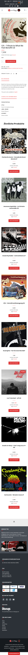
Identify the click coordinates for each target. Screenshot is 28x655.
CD (12, 68)
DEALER (19, 1)
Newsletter (4, 630)
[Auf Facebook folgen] (3, 599)
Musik (14, 68)
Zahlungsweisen (5, 573)
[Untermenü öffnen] (11, 1)
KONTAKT (7, 3)
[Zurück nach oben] (14, 523)
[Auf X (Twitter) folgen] (12, 6)
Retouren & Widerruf (6, 576)
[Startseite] (14, 10)
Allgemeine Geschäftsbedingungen (17, 646)
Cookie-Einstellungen (20, 648)
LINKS (16, 3)
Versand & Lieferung (6, 575)
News (3, 621)
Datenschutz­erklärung (9, 648)
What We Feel (19, 68)
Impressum (6, 646)
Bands (9, 68)
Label (3, 622)
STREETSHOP (15, 1)
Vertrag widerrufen (14, 649)
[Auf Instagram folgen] (15, 6)
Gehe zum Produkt (14, 171)
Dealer (3, 625)
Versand (14, 55)
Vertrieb (4, 627)
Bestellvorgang (5, 572)
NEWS (5, 1)
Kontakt (4, 628)
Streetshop (4, 624)
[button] (24, 20)
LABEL (8, 1)
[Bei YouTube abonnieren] (17, 6)
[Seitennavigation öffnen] (3, 10)
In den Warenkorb (10, 61)
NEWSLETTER (12, 3)
